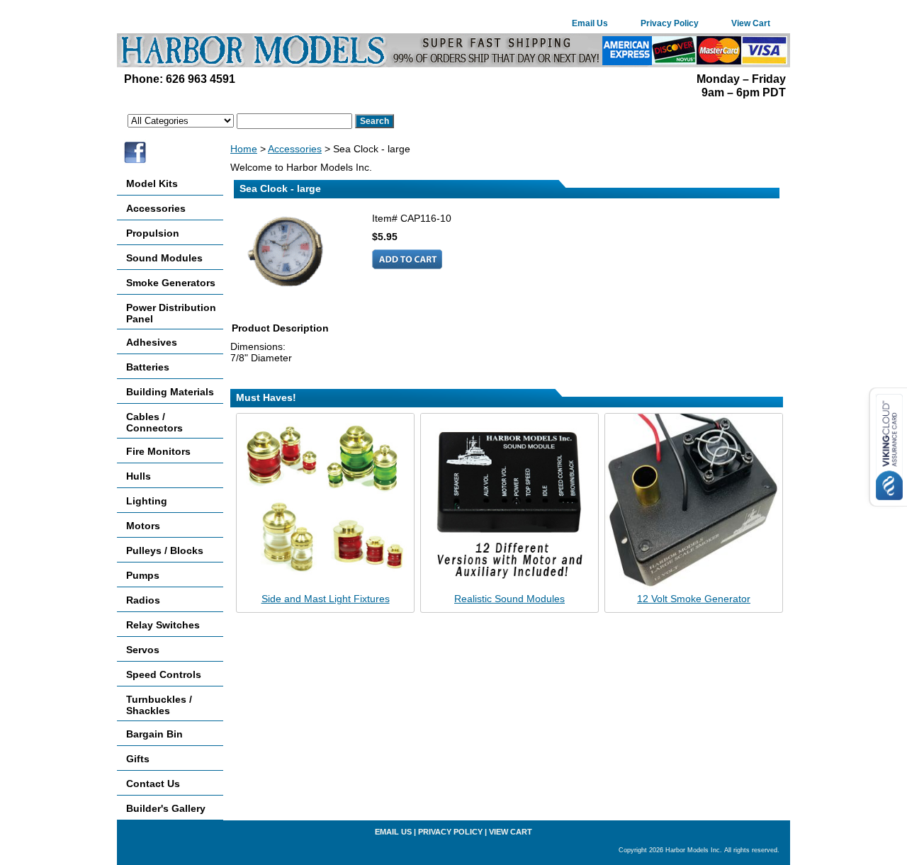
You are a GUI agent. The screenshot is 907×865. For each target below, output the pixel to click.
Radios (143, 600)
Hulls (138, 476)
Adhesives (151, 342)
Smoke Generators (170, 282)
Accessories (295, 148)
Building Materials (170, 391)
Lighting (146, 501)
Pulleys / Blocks (164, 550)
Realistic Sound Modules (509, 598)
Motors (143, 525)
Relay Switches (163, 625)
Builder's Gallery (165, 808)
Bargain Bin (154, 734)
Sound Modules (164, 258)
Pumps (142, 575)
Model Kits (152, 183)
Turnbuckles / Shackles (159, 705)
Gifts (138, 758)
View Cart (750, 23)
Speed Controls (163, 674)
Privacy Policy (670, 23)
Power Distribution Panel (171, 313)
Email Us (590, 23)
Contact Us (153, 783)
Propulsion (152, 233)
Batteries (147, 367)
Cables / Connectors (154, 422)
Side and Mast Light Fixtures (325, 598)
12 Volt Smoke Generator (693, 598)
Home (243, 148)
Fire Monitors (158, 451)
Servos (142, 649)
